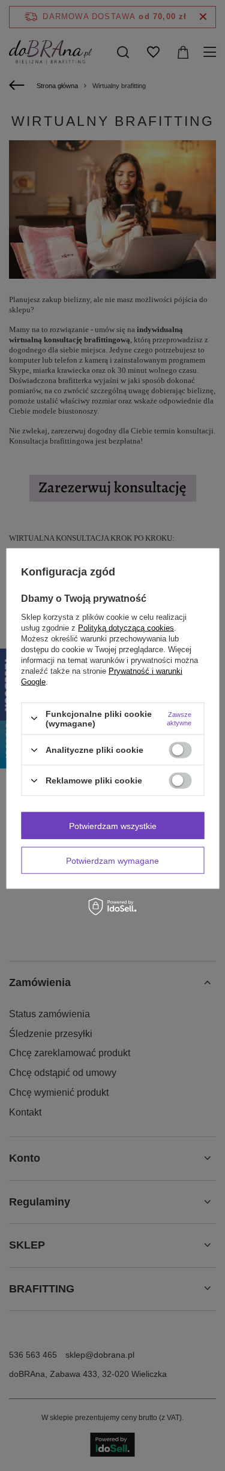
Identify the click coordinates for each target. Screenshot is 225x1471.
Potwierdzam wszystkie (113, 825)
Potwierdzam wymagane (112, 860)
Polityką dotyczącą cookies (126, 627)
